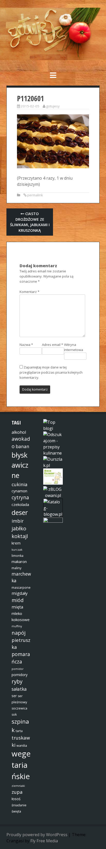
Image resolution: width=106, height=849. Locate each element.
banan (22, 446)
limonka (17, 555)
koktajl (20, 536)
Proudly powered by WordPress (36, 834)
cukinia (20, 484)
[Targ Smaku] (53, 521)
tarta (19, 731)
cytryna (20, 497)
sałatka (19, 689)
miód (18, 600)
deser (20, 512)
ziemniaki (18, 786)
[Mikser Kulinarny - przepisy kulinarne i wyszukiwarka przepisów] (53, 483)
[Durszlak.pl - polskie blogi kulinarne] (53, 465)
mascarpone (21, 587)
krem (16, 543)
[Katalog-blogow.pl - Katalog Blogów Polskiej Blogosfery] (53, 514)
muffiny (17, 626)
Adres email (52, 344)
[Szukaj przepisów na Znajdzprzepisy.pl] (53, 428)
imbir (18, 521)
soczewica (19, 708)
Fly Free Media (44, 841)
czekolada (20, 504)
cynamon (19, 490)
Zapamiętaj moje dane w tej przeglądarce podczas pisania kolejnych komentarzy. (51, 372)
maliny (16, 568)
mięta (17, 607)
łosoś (16, 798)
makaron (19, 561)
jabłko (19, 528)
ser (14, 695)
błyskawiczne (20, 465)
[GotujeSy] (53, 58)
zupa (17, 792)
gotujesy (53, 106)
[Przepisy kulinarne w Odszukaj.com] (53, 453)
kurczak (17, 549)
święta (16, 811)
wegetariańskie (21, 765)
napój (18, 632)
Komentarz (29, 291)
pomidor (18, 669)
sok (14, 714)
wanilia (21, 745)
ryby (17, 681)
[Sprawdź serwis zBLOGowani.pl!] (53, 495)
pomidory (20, 674)
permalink (35, 195)
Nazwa (26, 344)
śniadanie (19, 805)
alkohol (19, 432)
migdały (20, 593)
